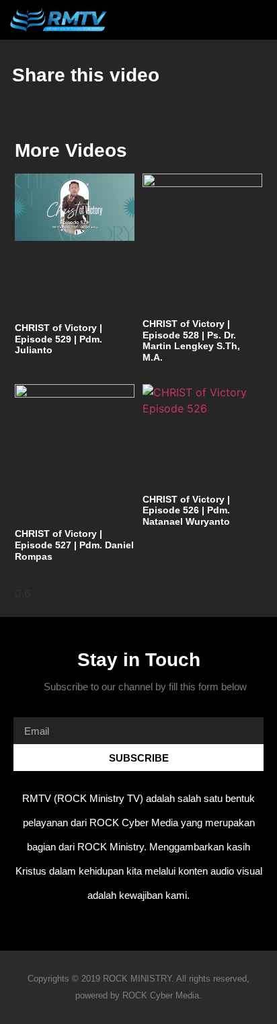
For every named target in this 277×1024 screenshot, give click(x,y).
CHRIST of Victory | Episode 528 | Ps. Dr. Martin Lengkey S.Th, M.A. (191, 340)
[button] (233, 19)
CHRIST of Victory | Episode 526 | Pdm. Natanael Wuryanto (186, 510)
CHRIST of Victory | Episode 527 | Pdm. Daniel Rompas (74, 545)
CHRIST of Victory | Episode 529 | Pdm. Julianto (58, 339)
